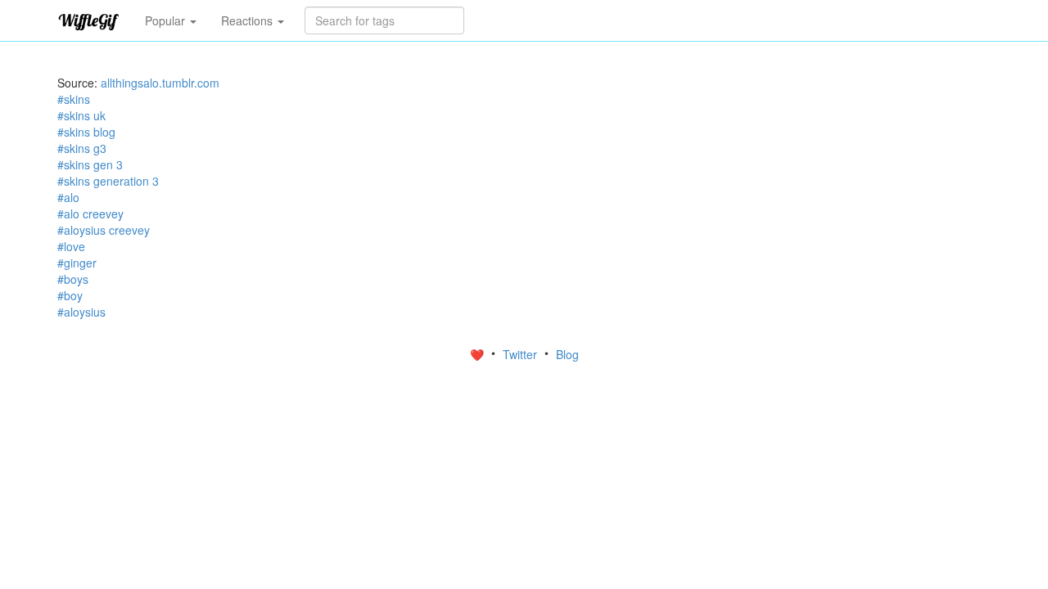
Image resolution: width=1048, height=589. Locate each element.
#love (71, 246)
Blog (567, 354)
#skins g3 (81, 148)
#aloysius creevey (103, 230)
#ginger (77, 262)
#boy (70, 295)
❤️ (478, 354)
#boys (72, 279)
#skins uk (81, 115)
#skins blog (86, 132)
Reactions (248, 20)
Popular (166, 20)
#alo (68, 197)
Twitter (521, 354)
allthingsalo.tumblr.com (160, 82)
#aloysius (81, 311)
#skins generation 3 (108, 181)
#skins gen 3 (90, 164)
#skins (73, 99)
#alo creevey (90, 213)
